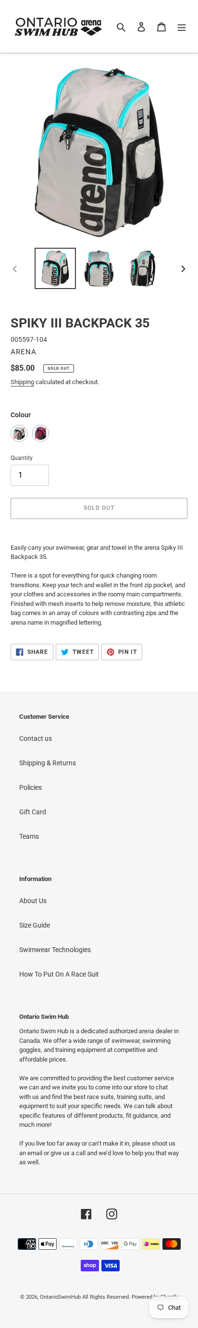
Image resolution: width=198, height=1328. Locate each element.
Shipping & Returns (47, 763)
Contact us (35, 738)
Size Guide (34, 925)
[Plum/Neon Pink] (40, 433)
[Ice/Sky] (19, 433)
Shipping (22, 382)
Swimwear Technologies (55, 950)
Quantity (22, 458)
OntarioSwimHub (60, 1297)
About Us (33, 901)
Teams (29, 836)
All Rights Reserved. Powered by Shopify (130, 1297)
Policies (30, 787)
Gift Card (32, 812)
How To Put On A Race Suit (59, 974)
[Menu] (182, 26)
